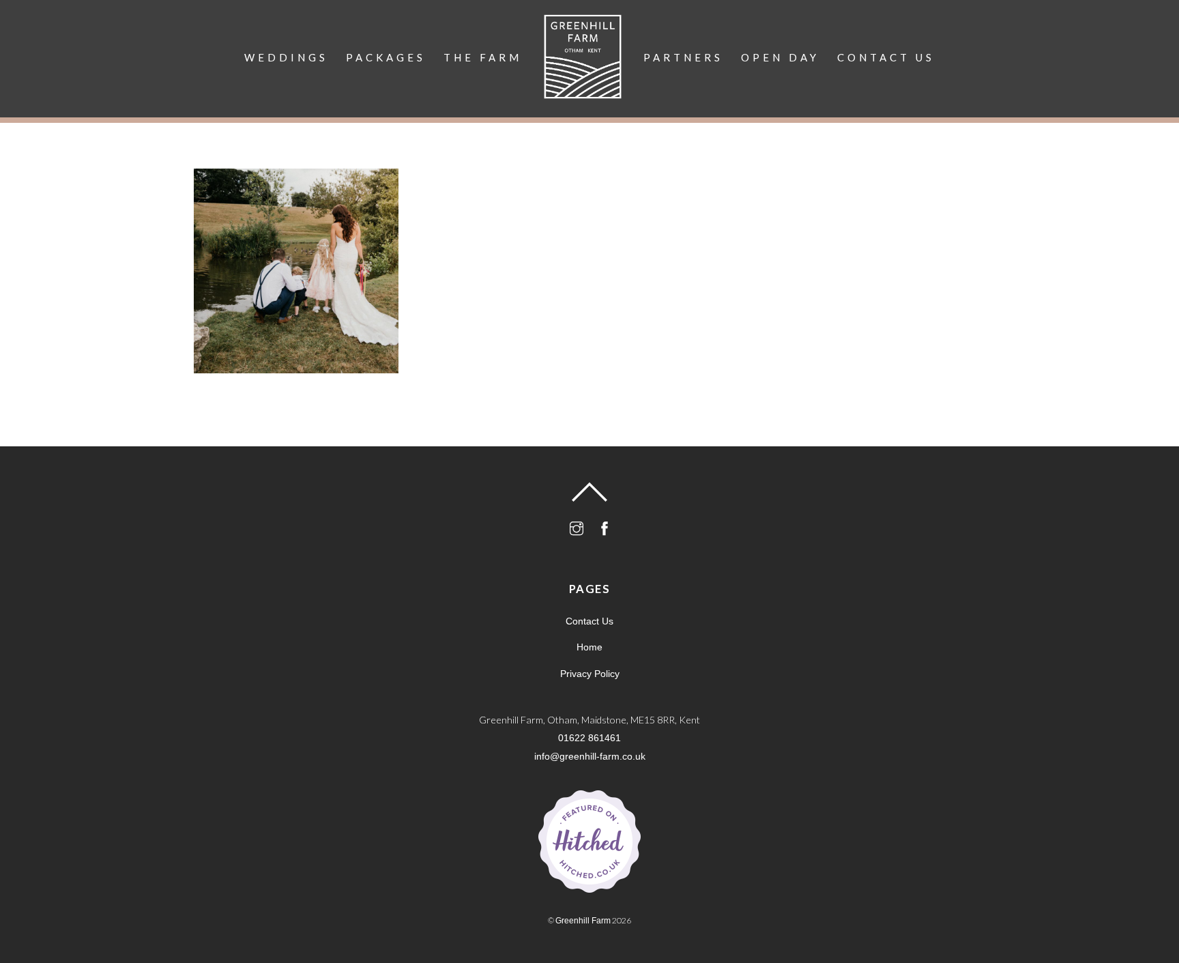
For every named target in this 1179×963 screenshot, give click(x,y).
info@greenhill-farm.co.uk (589, 756)
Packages (386, 57)
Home (589, 647)
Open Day (780, 57)
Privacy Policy (590, 673)
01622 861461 (589, 737)
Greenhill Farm (583, 920)
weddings (286, 57)
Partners (683, 57)
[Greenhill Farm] (582, 62)
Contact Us (886, 57)
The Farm (482, 57)
